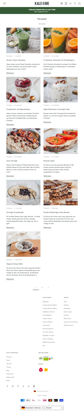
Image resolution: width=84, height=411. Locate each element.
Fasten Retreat (47, 322)
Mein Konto (67, 318)
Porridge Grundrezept (15, 212)
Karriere (9, 363)
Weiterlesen (10, 73)
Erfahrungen (68, 312)
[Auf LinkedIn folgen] (29, 386)
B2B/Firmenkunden (49, 342)
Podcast (9, 357)
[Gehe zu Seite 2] (48, 287)
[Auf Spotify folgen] (34, 386)
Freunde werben (48, 332)
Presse (8, 367)
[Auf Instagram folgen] (13, 386)
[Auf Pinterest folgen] (18, 386)
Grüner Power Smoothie (15, 60)
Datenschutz (10, 377)
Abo (44, 345)
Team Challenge (48, 339)
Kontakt (66, 315)
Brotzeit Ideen (49, 161)
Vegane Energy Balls (14, 264)
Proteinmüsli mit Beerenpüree (18, 109)
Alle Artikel (42, 24)
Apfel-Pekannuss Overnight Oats (57, 109)
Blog (7, 370)
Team (8, 360)
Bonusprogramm (48, 328)
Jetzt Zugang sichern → (42, 11)
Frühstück (9, 56)
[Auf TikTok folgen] (23, 386)
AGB (7, 380)
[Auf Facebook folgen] (7, 386)
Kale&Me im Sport (48, 335)
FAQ (65, 302)
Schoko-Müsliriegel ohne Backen (57, 212)
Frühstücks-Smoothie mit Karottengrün (59, 60)
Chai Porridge (11, 161)
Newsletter (67, 308)
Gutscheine (46, 325)
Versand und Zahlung (71, 322)
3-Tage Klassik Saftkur (50, 305)
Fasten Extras (47, 318)
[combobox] (32, 408)
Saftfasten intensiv (48, 312)
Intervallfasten (47, 315)
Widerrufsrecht (68, 325)
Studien (66, 305)
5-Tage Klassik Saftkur (50, 308)
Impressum (10, 374)
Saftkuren (46, 302)
